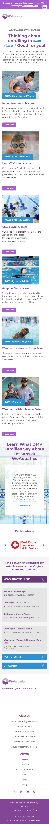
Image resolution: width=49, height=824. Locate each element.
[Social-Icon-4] (15, 792)
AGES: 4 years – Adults (17, 281)
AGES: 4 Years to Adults (18, 156)
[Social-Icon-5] (34, 792)
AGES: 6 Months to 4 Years (19, 96)
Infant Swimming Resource (19, 103)
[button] (17, 518)
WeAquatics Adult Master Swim (22, 409)
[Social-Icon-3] (28, 792)
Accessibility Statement (24, 816)
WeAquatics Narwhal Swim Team (23, 348)
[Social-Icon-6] (21, 792)
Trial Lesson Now (30, 5)
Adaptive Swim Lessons (17, 288)
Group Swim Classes (14, 226)
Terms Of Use (31, 810)
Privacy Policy (17, 810)
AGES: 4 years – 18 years (18, 341)
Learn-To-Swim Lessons (16, 163)
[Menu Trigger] (45, 7)
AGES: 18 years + (14, 402)
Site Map (24, 806)
